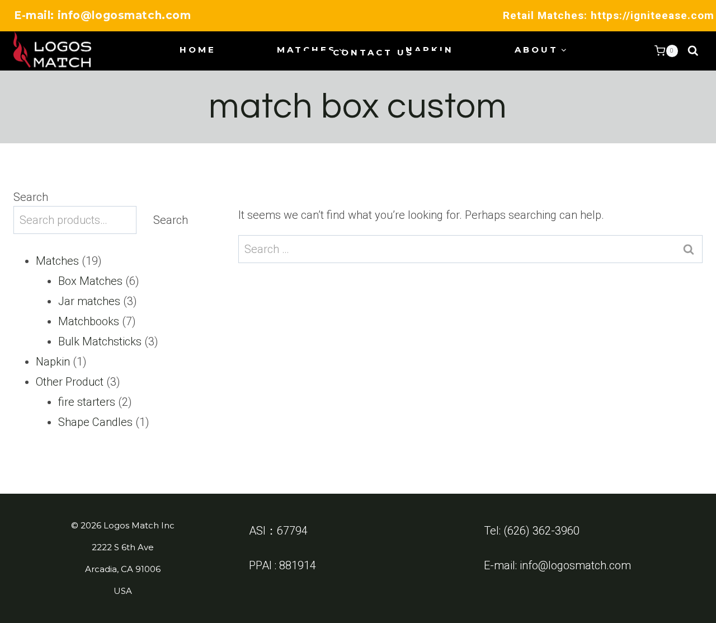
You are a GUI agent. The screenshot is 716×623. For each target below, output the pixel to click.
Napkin (430, 49)
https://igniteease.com (652, 15)
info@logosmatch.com (575, 565)
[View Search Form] (693, 50)
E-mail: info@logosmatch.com (102, 15)
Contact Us (373, 52)
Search (30, 197)
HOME (198, 49)
